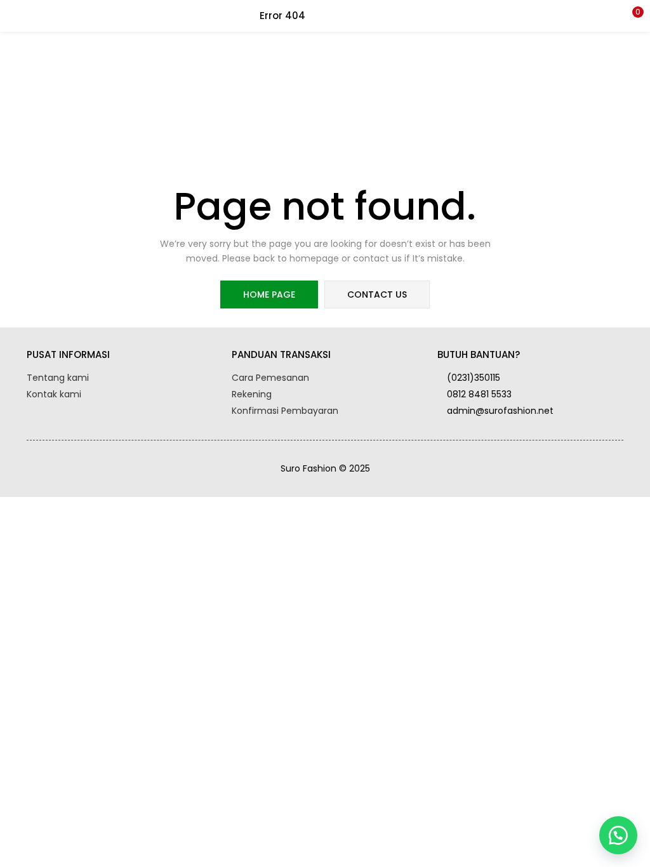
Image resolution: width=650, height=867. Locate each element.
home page (269, 294)
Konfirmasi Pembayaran (285, 410)
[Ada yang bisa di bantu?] (618, 835)
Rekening (252, 394)
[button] (630, 16)
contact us (377, 294)
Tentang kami (58, 377)
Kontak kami (54, 394)
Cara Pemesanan (270, 377)
